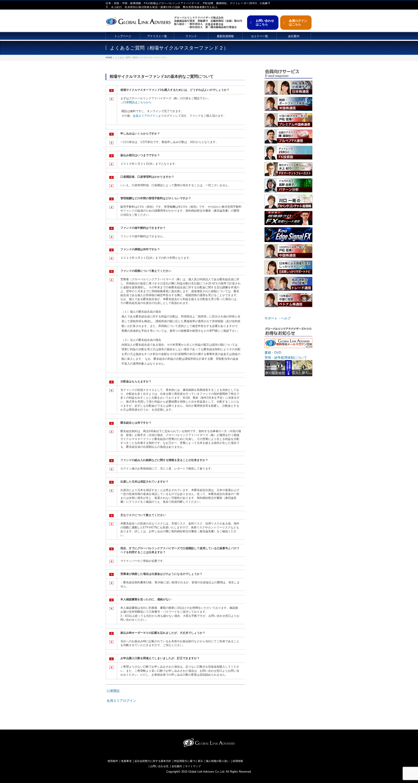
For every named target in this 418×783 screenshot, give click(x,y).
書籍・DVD (273, 352)
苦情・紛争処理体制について (286, 357)
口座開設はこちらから (137, 102)
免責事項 (126, 761)
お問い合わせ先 (159, 766)
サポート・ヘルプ (278, 318)
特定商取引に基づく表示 (188, 761)
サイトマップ (193, 766)
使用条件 (113, 761)
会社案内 (177, 766)
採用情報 (238, 761)
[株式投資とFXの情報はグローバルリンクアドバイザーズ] (138, 21)
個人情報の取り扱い (217, 761)
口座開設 (113, 691)
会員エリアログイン (145, 115)
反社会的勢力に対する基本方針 (153, 761)
